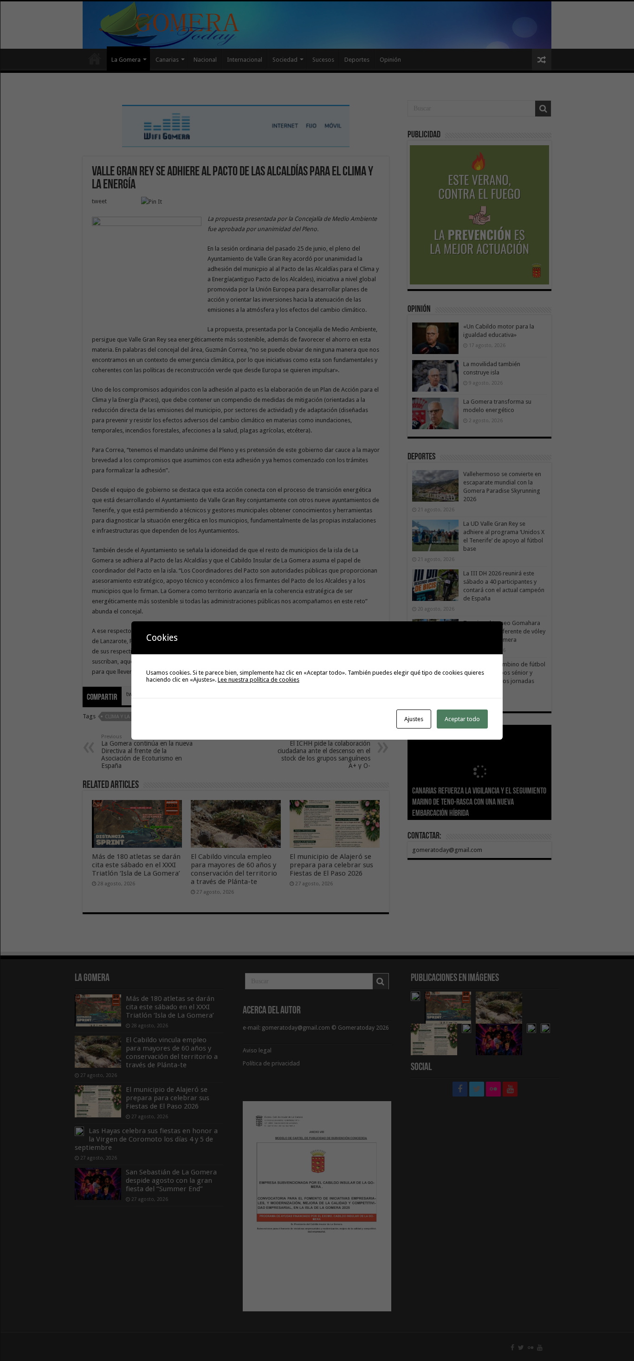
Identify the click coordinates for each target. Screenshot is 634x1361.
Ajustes (413, 719)
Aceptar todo (462, 719)
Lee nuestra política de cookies (258, 679)
